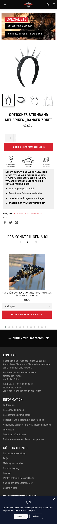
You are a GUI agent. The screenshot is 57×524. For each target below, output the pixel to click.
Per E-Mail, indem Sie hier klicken (19, 372)
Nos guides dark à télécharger (18, 483)
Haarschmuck (36, 213)
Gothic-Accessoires (22, 213)
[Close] (54, 498)
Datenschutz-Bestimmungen (17, 414)
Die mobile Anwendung (14, 453)
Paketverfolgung (11, 468)
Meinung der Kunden (13, 463)
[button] (5, 327)
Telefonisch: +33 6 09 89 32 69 (18, 384)
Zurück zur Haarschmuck (30, 338)
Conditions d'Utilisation (14, 434)
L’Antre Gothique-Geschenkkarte (18, 478)
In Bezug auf (9, 405)
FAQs (5, 458)
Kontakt (7, 473)
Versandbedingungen (13, 410)
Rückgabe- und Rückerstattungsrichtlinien (23, 419)
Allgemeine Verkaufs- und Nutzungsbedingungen (27, 424)
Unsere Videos (10, 487)
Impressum (8, 429)
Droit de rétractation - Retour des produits (23, 439)
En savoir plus (29, 510)
